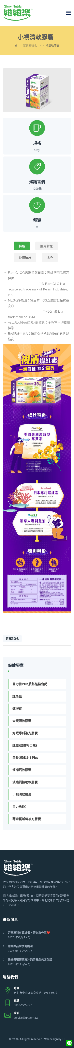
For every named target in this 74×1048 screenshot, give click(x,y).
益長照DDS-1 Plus (25, 758)
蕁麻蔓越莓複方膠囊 (26, 819)
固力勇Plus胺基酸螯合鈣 (29, 684)
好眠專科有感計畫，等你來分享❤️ (29, 932)
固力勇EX (19, 807)
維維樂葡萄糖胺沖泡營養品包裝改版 (30, 959)
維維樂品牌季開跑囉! (21, 946)
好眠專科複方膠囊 (25, 733)
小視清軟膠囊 (21, 794)
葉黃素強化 (12, 638)
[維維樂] (18, 13)
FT (63, 1039)
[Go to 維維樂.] (16, 45)
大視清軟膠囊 (21, 721)
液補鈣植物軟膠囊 (25, 782)
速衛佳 (17, 696)
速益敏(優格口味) (24, 745)
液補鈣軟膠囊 (21, 770)
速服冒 (17, 708)
